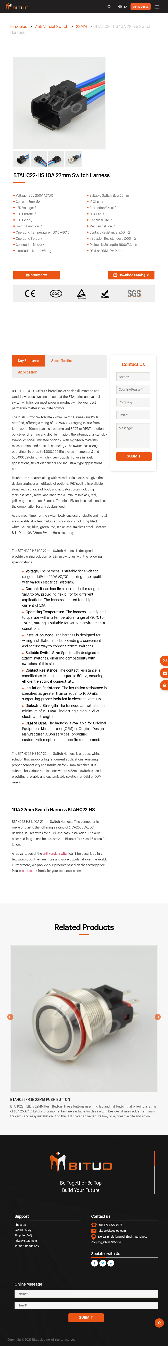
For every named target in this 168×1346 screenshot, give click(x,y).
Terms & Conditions (27, 1246)
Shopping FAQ (23, 1235)
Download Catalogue (134, 275)
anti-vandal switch (56, 853)
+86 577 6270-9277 (110, 1225)
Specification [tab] (62, 360)
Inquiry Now (38, 275)
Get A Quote (140, 6)
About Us (20, 1225)
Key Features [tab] (28, 360)
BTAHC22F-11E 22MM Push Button (40, 1099)
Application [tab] (27, 372)
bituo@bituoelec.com (112, 1231)
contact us (29, 870)
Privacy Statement (26, 1241)
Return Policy (23, 1230)
